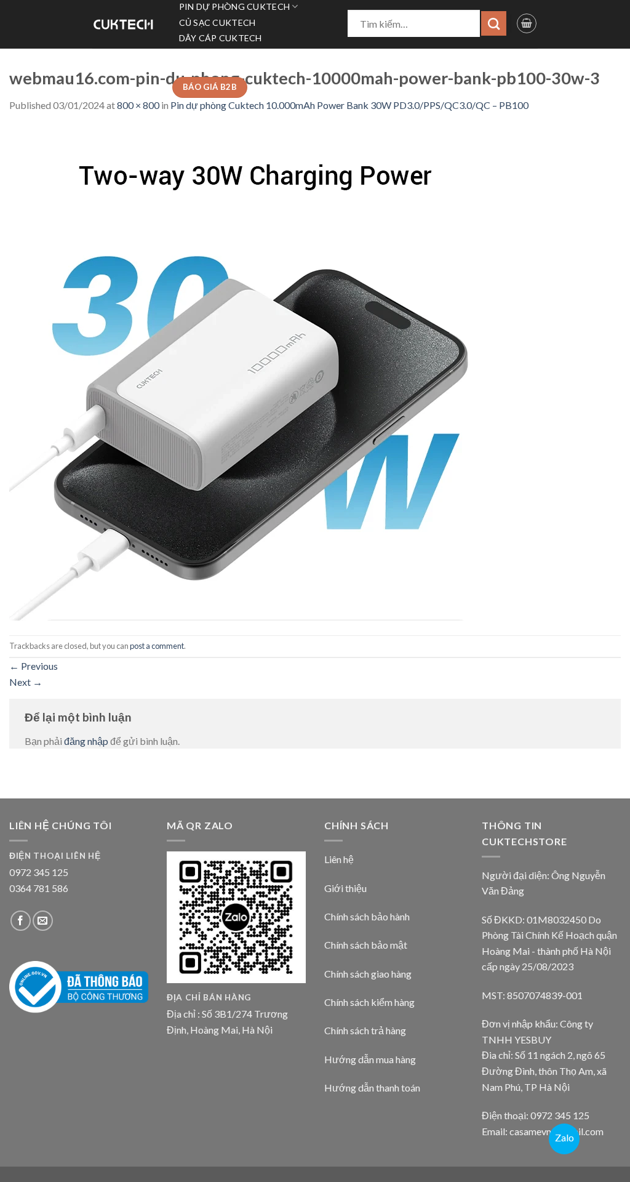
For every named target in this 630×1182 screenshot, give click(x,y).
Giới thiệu (345, 888)
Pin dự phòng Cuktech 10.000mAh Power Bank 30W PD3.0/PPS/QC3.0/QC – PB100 (349, 105)
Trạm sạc (201, 53)
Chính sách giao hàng (368, 973)
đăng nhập (86, 741)
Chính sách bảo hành (367, 916)
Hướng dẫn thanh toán (372, 1087)
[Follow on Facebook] (20, 921)
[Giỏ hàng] (526, 23)
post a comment (157, 646)
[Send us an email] (43, 921)
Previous (33, 666)
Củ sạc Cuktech (217, 22)
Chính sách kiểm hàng (369, 1002)
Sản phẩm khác (215, 69)
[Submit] (493, 23)
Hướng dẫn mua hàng (370, 1059)
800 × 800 (138, 105)
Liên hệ (339, 859)
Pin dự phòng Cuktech (234, 6)
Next (25, 682)
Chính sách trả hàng (365, 1030)
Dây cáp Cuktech (220, 37)
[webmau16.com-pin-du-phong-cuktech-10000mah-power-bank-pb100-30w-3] (255, 373)
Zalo (564, 1137)
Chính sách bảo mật (365, 945)
